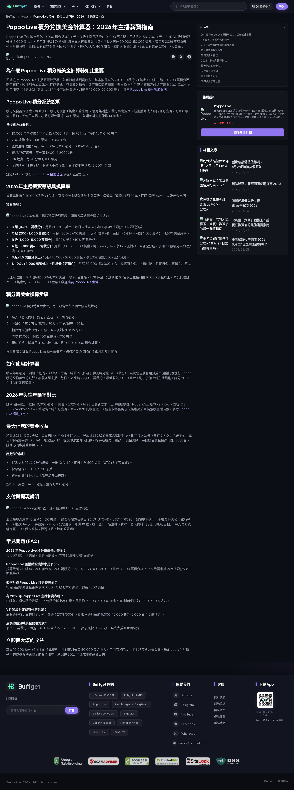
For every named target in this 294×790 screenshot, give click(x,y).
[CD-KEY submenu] (99, 6)
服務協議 (219, 703)
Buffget (11, 16)
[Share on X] (181, 57)
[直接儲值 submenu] (64, 6)
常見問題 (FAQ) (209, 76)
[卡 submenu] (77, 6)
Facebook (188, 724)
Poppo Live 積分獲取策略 (148, 89)
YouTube (187, 714)
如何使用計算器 (209, 55)
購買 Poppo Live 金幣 (83, 282)
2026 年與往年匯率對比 (214, 60)
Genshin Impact (102, 722)
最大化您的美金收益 (212, 65)
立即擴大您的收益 (210, 81)
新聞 (109, 6)
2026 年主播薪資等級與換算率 (217, 45)
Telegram (187, 705)
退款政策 (219, 716)
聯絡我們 (219, 722)
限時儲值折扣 (242, 132)
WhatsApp (188, 733)
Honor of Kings (129, 722)
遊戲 (37, 6)
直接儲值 (55, 6)
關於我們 (219, 697)
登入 (282, 6)
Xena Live (120, 731)
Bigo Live (129, 713)
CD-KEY (90, 6)
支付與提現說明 (209, 71)
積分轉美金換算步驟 (212, 50)
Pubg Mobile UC (133, 695)
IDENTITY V (99, 731)
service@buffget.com (191, 743)
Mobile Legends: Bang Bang (131, 704)
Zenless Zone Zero (104, 713)
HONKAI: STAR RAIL (104, 695)
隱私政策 (219, 710)
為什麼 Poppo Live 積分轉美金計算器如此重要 (226, 34)
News (25, 16)
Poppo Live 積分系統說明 (215, 39)
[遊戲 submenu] (43, 6)
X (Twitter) (187, 695)
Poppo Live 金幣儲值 (47, 174)
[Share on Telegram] (189, 57)
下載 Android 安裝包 (272, 720)
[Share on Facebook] (173, 57)
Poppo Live (99, 704)
